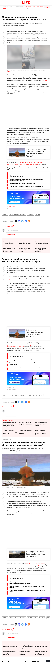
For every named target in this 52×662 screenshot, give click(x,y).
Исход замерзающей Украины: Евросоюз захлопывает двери (8, 243)
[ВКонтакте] (25, 221)
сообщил (10, 280)
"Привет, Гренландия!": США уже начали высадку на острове (41, 243)
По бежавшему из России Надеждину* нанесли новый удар (9, 653)
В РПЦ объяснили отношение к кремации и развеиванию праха (41, 646)
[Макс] (19, 221)
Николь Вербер (11, 611)
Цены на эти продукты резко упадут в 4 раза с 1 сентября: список (9, 250)
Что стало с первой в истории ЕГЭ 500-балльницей (40, 250)
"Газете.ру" (45, 80)
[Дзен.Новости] (16, 221)
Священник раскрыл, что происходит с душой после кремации (26, 432)
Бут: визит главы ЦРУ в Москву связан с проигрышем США (41, 653)
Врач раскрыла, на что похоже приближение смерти (25, 250)
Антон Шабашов (12, 206)
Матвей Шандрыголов (13, 208)
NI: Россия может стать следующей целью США (25, 423)
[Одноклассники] (29, 221)
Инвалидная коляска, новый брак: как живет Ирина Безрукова (25, 243)
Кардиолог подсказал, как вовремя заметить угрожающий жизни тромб (10, 425)
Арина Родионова (12, 389)
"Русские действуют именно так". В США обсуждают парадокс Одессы (40, 433)
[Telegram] (22, 221)
